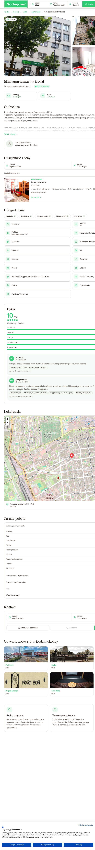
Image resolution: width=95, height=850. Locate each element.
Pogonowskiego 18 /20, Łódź (18, 86)
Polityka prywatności (85, 825)
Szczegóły (35, 197)
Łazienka (26, 216)
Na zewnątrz (43, 216)
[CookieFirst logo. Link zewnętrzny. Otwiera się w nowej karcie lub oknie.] (3, 827)
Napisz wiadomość (29, 628)
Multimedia (62, 216)
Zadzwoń (73, 628)
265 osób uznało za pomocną (22, 396)
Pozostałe (79, 216)
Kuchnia (10, 216)
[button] (72, 455)
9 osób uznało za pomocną (21, 371)
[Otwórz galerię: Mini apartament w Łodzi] (37, 46)
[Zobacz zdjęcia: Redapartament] (16, 189)
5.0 (43, 86)
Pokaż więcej (9, 134)
